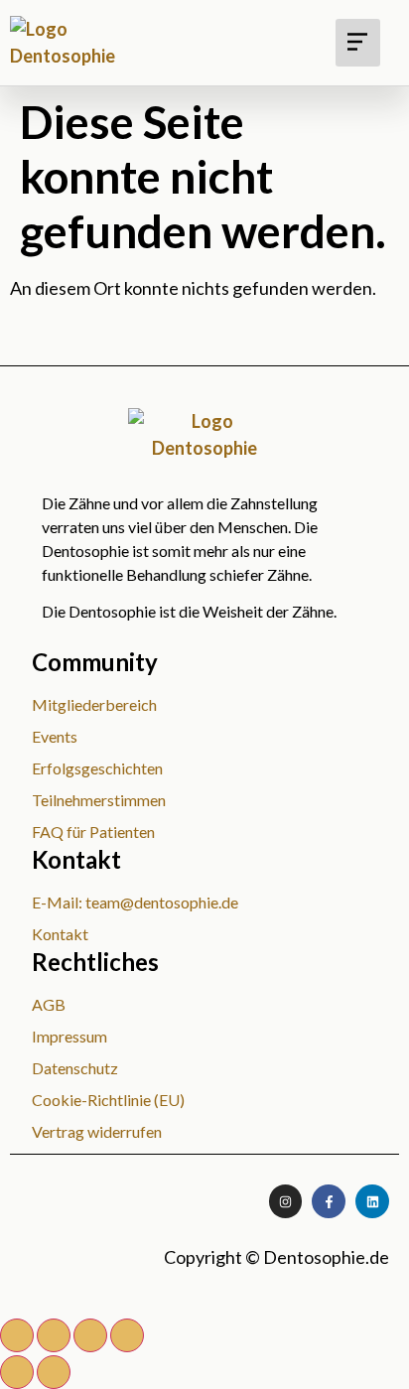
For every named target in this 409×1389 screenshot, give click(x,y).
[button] (358, 43)
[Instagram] (286, 1201)
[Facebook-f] (328, 1201)
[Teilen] (90, 1335)
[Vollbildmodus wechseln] (53, 1335)
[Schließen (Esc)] (127, 1335)
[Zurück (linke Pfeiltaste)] (17, 1372)
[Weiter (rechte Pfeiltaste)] (53, 1372)
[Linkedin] (372, 1201)
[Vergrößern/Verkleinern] (17, 1335)
